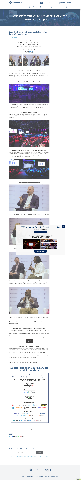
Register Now (40, 251)
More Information (40, 232)
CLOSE (63, 226)
